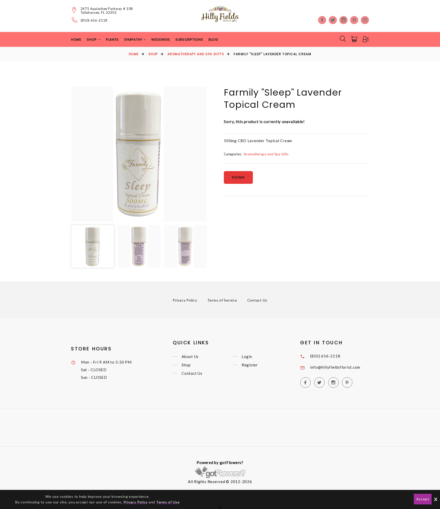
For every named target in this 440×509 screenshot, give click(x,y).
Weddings (160, 39)
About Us (190, 356)
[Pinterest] (354, 20)
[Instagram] (343, 20)
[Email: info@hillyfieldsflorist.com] (365, 20)
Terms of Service (222, 300)
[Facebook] (322, 20)
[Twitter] (333, 20)
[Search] (343, 38)
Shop (153, 54)
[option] (139, 154)
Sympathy (133, 39)
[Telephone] (75, 20)
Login (247, 356)
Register (250, 365)
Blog (213, 39)
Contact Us (257, 300)
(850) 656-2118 (94, 20)
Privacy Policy (185, 300)
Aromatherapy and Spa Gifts (196, 54)
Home (76, 39)
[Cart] (354, 39)
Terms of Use (168, 502)
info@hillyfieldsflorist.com (335, 367)
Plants (112, 39)
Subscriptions (189, 39)
